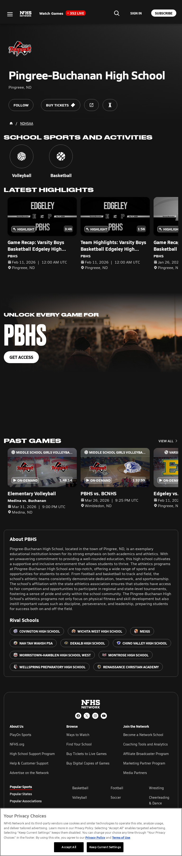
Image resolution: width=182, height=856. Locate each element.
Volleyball (79, 797)
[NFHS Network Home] (26, 14)
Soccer (116, 797)
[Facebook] (78, 716)
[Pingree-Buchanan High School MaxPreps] (110, 105)
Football (117, 788)
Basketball (80, 788)
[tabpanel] (122, 800)
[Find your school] (116, 13)
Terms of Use (121, 837)
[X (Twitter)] (87, 716)
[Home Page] (11, 123)
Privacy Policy (95, 837)
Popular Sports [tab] (21, 786)
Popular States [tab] (21, 793)
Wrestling (156, 788)
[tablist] (33, 794)
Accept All (69, 847)
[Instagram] (95, 716)
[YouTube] (104, 716)
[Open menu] (10, 14)
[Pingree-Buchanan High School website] (91, 105)
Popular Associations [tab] (26, 801)
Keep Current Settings (105, 847)
